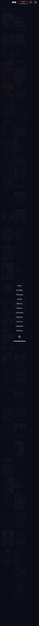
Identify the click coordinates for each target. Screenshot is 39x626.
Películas (19, 295)
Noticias (19, 331)
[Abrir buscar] (31, 2)
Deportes (19, 326)
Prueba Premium (23, 2)
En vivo (19, 322)
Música (19, 308)
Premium (19, 317)
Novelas (19, 290)
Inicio (19, 286)
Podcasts (19, 313)
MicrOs (19, 304)
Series (19, 299)
